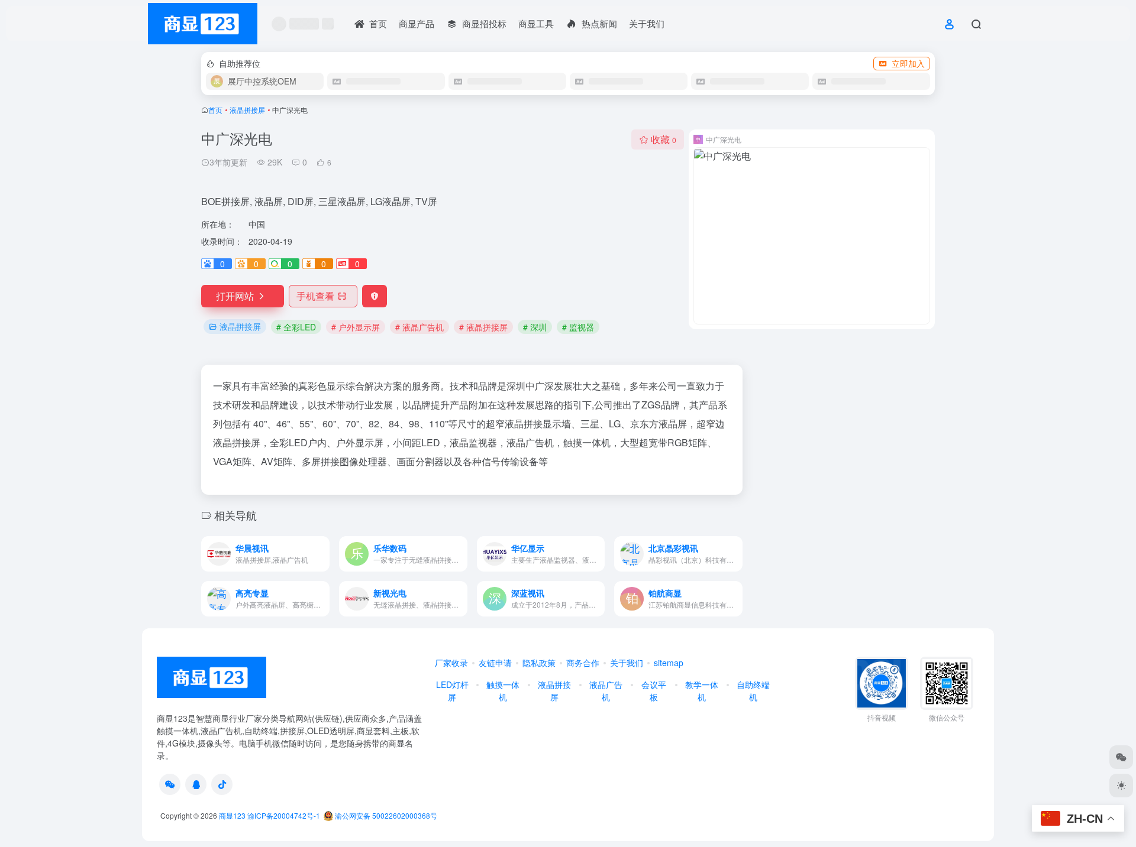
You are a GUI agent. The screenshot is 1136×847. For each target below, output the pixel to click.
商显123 (232, 815)
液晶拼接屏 (247, 110)
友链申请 (495, 662)
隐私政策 (539, 662)
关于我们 (646, 23)
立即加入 (908, 63)
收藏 (663, 139)
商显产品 (416, 23)
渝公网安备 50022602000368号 (385, 815)
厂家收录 (451, 662)
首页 (215, 110)
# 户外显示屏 (355, 327)
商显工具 (536, 23)
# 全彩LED (296, 327)
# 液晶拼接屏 (483, 327)
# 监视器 (578, 327)
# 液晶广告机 (419, 327)
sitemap (668, 662)
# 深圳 (535, 327)
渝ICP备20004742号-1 (283, 815)
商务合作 (582, 662)
